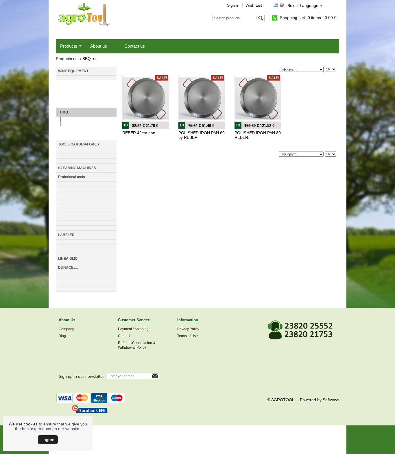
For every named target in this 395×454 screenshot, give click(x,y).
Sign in (233, 5)
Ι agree (47, 439)
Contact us (134, 46)
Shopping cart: (308, 17)
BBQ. (87, 58)
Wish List (254, 5)
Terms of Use (187, 336)
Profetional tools (71, 177)
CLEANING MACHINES (77, 168)
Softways (331, 399)
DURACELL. (68, 268)
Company (66, 329)
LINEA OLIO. (68, 259)
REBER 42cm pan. (139, 132)
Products (68, 46)
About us (98, 46)
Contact (124, 336)
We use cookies (23, 424)
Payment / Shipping (133, 329)
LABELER (66, 235)
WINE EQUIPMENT (73, 71)
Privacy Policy (188, 329)
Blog (62, 336)
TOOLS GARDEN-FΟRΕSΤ (79, 144)
